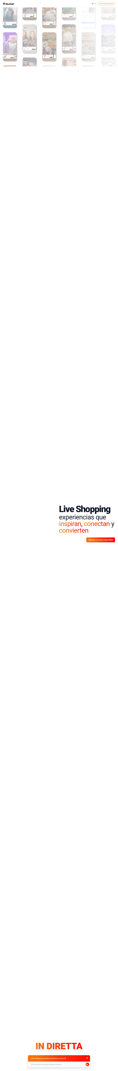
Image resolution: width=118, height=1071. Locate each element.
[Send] (87, 1064)
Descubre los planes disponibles (101, 540)
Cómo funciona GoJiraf (106, 3)
